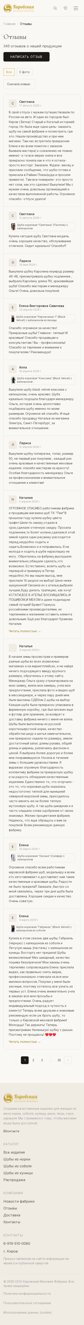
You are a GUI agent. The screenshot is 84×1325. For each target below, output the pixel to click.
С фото (24, 72)
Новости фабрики (18, 1201)
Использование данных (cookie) (27, 1312)
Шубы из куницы (18, 1173)
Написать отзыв (26, 57)
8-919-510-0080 (16, 1243)
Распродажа (14, 1180)
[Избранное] (65, 8)
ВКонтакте (11, 1131)
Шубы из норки (16, 1159)
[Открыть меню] (76, 8)
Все (9, 72)
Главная (9, 24)
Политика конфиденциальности (27, 1293)
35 (59, 1060)
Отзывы (10, 1208)
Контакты (11, 1222)
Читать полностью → (25, 631)
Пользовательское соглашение (27, 1303)
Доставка (11, 1215)
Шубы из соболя (17, 1166)
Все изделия (14, 1152)
